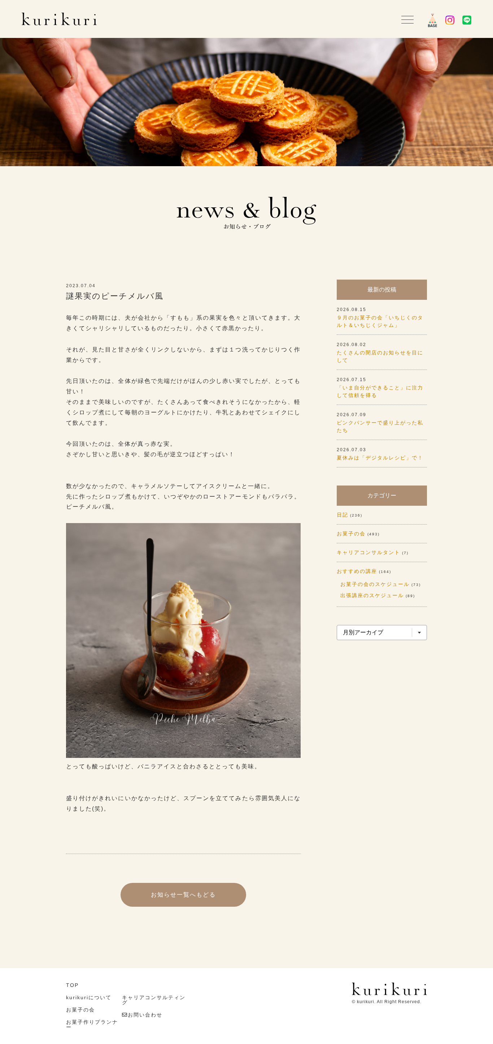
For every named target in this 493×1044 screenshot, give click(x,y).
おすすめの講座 (357, 571)
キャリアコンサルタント (368, 552)
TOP (72, 985)
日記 (342, 515)
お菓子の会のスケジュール (375, 584)
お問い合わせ (145, 1015)
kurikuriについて (89, 997)
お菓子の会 (351, 533)
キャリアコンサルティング (154, 1000)
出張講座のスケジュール (372, 595)
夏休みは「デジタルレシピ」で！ (380, 458)
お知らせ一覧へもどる (183, 895)
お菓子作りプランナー (92, 1024)
